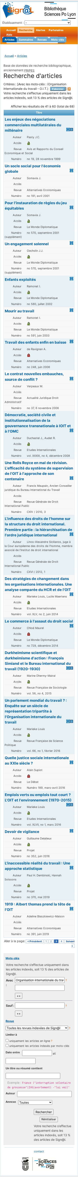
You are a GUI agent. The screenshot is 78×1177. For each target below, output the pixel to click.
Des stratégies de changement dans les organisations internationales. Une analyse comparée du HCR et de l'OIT (38, 584)
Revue (10, 1021)
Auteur (10, 1093)
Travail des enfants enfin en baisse (35, 342)
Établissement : (13, 22)
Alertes (40, 30)
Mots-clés (57, 39)
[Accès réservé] (28, 355)
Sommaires (26, 39)
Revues (42, 39)
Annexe (11, 1101)
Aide (9, 34)
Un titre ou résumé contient (24, 1068)
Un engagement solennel (27, 244)
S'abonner (58, 88)
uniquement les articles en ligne (29, 1041)
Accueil (11, 30)
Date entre (13, 1052)
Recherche (25, 30)
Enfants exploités (20, 279)
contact (39, 1151)
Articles (10, 39)
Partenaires (56, 30)
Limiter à (11, 1034)
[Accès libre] (28, 143)
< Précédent (34, 941)
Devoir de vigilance (22, 831)
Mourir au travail (19, 311)
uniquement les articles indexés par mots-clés (39, 1045)
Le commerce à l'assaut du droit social (39, 621)
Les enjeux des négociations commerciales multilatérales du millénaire (33, 124)
